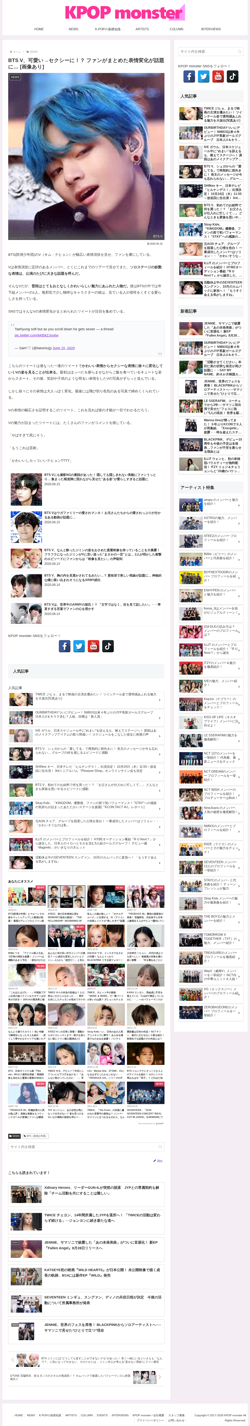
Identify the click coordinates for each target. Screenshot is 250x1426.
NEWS (16, 1136)
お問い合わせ (176, 1420)
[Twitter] (79, 646)
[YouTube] (93, 646)
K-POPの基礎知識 (50, 1415)
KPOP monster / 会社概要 (148, 1415)
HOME (19, 1415)
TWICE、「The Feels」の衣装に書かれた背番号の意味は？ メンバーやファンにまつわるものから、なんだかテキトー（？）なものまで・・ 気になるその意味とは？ (106, 1117)
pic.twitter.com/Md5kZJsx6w (36, 335)
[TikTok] (108, 646)
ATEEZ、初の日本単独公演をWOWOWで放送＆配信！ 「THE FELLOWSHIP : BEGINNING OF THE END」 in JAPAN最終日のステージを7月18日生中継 (65, 920)
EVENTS (102, 1415)
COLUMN (87, 1415)
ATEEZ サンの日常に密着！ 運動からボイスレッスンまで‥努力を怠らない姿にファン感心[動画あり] (66, 1035)
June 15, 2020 (64, 348)
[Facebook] (64, 646)
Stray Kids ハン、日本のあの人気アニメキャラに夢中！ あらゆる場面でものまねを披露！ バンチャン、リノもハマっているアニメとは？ (105, 1038)
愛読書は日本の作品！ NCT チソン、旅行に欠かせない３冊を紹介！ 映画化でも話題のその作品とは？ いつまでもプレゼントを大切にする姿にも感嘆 (145, 1038)
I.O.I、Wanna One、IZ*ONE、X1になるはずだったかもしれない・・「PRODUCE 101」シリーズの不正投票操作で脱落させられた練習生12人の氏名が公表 (106, 1078)
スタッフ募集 (176, 1415)
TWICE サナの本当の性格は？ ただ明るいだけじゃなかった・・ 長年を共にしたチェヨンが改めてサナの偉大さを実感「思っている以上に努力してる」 (66, 999)
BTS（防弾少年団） (37, 1136)
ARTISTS (71, 1415)
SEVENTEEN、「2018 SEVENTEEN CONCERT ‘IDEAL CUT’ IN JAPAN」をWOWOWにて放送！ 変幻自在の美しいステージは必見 (145, 1117)
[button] (160, 1146)
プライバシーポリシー (150, 1420)
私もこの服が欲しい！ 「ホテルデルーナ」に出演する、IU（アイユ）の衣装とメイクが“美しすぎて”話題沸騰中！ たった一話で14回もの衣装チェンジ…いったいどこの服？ (106, 920)
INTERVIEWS (120, 1415)
